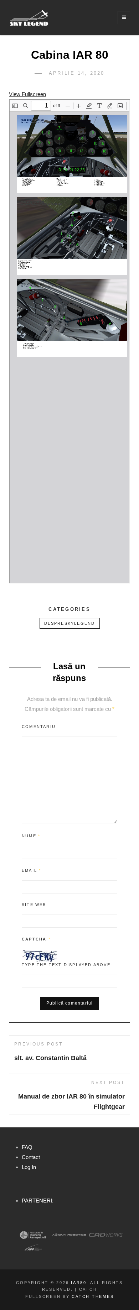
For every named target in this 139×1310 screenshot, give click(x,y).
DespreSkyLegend (69, 623)
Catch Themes (93, 1296)
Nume (31, 836)
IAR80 (79, 1282)
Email (31, 870)
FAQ (27, 1147)
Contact (31, 1157)
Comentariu (39, 726)
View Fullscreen (27, 94)
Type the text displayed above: (67, 965)
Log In (29, 1167)
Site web (34, 904)
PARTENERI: (37, 1201)
